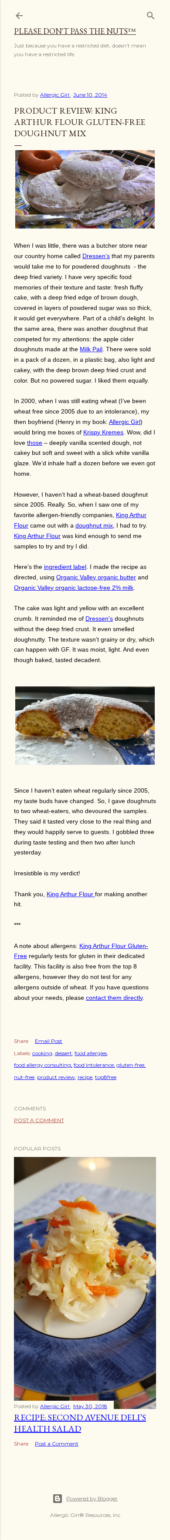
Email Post (48, 1041)
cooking (42, 1053)
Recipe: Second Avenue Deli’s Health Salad (80, 1423)
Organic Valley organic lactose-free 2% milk (73, 587)
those (34, 442)
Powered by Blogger (92, 1498)
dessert (63, 1053)
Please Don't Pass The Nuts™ (75, 31)
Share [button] (21, 1041)
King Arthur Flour (37, 535)
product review (56, 1077)
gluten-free (130, 1065)
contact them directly (114, 997)
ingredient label (65, 566)
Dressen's (99, 618)
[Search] (151, 13)
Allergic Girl (124, 421)
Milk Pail (91, 349)
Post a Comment (39, 1120)
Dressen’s (96, 255)
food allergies (91, 1053)
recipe (85, 1077)
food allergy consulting (42, 1065)
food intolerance (94, 1065)
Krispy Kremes (103, 432)
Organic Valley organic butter (96, 577)
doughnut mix (94, 525)
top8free (105, 1077)
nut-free (24, 1077)
